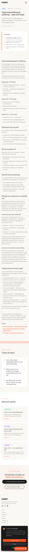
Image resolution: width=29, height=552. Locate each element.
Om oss (3, 516)
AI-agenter (4, 514)
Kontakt (3, 522)
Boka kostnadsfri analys (13, 487)
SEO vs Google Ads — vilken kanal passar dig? (15, 326)
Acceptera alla (14, 540)
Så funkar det (5, 520)
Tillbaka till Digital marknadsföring (15, 481)
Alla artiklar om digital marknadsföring (13, 333)
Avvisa (14, 544)
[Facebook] (2, 506)
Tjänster (4, 512)
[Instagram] (5, 506)
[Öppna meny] (25, 2)
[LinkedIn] (7, 506)
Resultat (4, 518)
